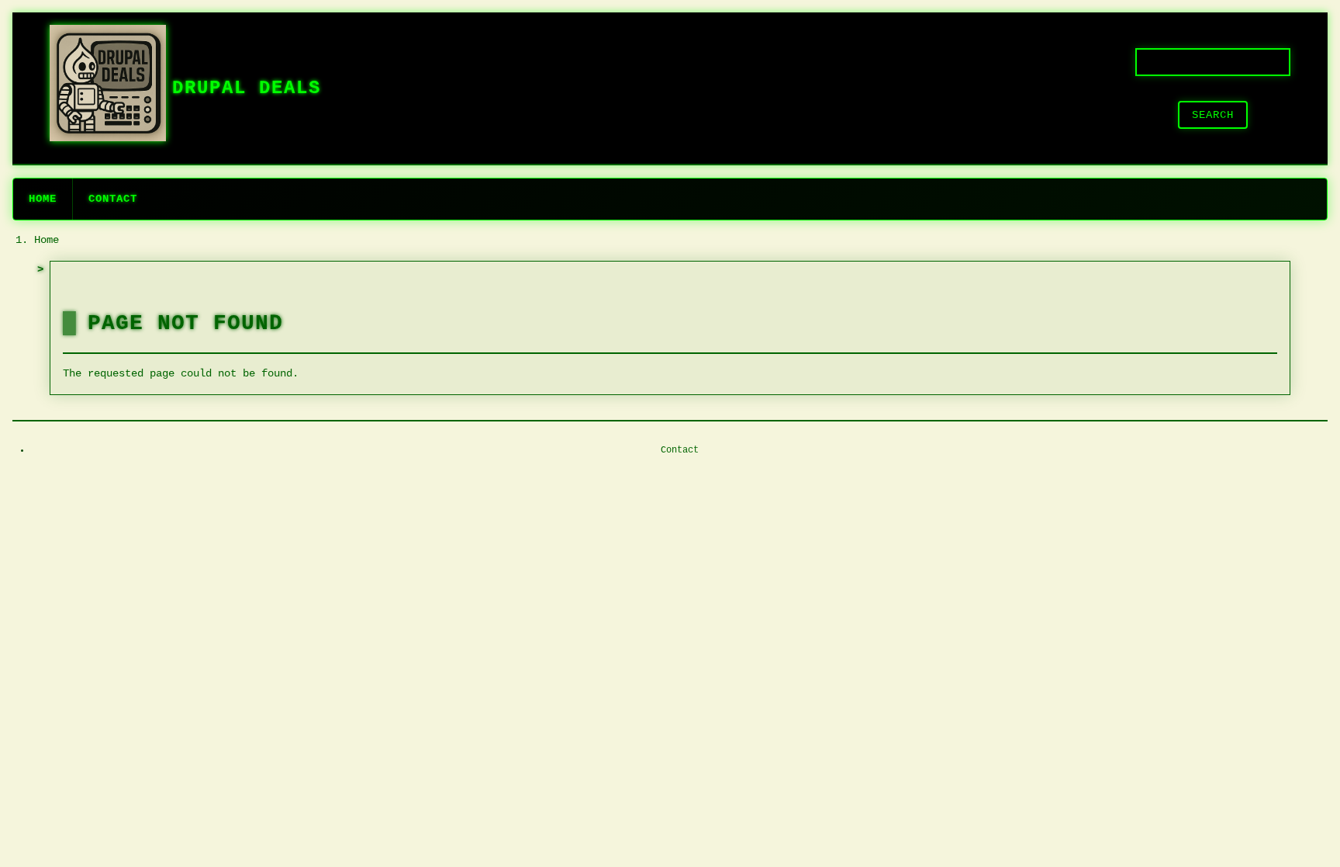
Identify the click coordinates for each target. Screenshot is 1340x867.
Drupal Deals (246, 88)
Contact (112, 198)
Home (43, 198)
